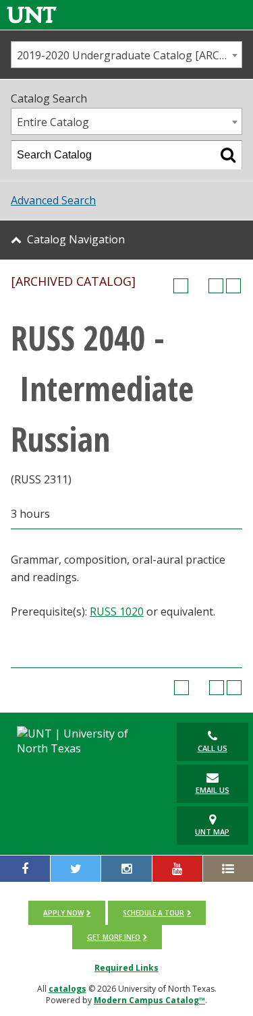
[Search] (228, 155)
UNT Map (212, 832)
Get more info (113, 937)
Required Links (126, 968)
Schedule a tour (153, 913)
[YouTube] (177, 869)
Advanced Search (53, 200)
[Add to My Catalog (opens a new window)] (180, 285)
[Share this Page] (198, 285)
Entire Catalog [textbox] (53, 122)
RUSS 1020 (117, 611)
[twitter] (76, 869)
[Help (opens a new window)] (233, 285)
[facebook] (25, 869)
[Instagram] (126, 869)
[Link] (32, 14)
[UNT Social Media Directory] (228, 869)
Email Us (212, 790)
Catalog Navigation (76, 239)
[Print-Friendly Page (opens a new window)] (215, 285)
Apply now (63, 913)
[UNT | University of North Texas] (84, 741)
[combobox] (126, 54)
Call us (212, 748)
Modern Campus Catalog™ (149, 1000)
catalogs (67, 988)
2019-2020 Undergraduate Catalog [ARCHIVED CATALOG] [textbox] (129, 55)
